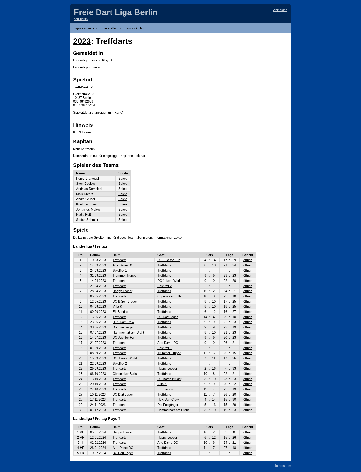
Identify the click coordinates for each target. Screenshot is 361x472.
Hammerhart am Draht (128, 332)
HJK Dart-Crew (123, 322)
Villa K (117, 306)
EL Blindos (120, 312)
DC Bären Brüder (125, 301)
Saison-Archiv (134, 28)
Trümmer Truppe (124, 275)
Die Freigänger (123, 327)
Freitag (96, 67)
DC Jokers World (169, 281)
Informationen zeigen (168, 237)
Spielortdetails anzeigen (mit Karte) (98, 112)
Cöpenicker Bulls (169, 296)
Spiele (122, 178)
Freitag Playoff (101, 60)
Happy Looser (122, 291)
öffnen (247, 260)
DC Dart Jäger (167, 317)
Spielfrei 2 (164, 286)
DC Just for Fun (168, 260)
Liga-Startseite (84, 28)
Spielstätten (108, 28)
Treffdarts (119, 260)
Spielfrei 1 (120, 270)
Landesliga (80, 60)
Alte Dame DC (123, 265)
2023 (82, 41)
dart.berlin (81, 19)
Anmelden (280, 10)
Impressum (283, 466)
